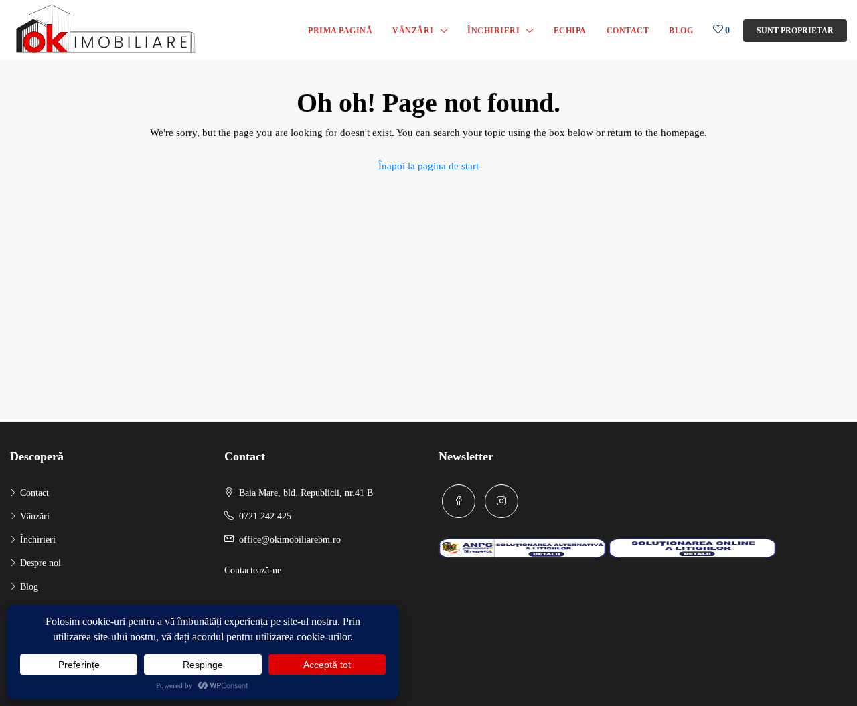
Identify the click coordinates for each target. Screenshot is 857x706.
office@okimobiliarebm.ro (290, 540)
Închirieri (493, 30)
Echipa (570, 30)
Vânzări (413, 30)
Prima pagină (340, 30)
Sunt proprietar (795, 30)
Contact (628, 30)
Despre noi (40, 563)
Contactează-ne (252, 570)
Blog (681, 30)
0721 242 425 (265, 516)
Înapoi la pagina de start (428, 166)
